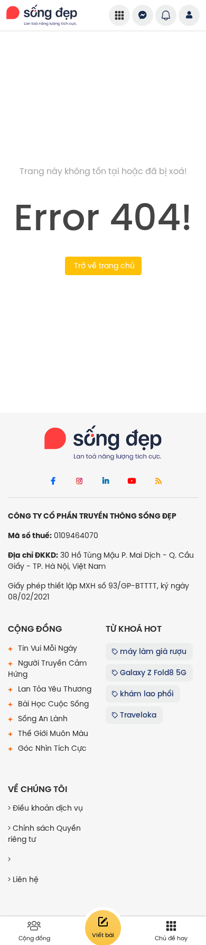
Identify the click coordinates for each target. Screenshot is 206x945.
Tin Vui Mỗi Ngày (46, 648)
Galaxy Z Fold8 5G (152, 672)
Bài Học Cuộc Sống (52, 703)
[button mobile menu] (119, 15)
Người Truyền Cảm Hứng (47, 668)
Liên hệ (25, 879)
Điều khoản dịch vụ (47, 808)
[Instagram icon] (79, 481)
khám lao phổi (146, 693)
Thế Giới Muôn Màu (52, 733)
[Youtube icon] (132, 481)
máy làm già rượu (152, 651)
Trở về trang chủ (103, 265)
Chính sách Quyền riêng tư (44, 833)
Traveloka (137, 715)
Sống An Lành (42, 718)
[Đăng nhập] (189, 15)
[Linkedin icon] (105, 481)
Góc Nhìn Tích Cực (51, 748)
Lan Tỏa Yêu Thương (53, 689)
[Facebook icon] (52, 481)
